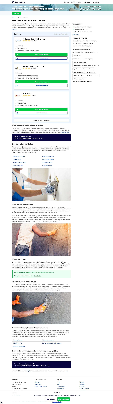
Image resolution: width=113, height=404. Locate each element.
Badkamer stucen (88, 69)
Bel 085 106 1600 (92, 9)
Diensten (82, 384)
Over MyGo (60, 389)
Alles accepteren (63, 399)
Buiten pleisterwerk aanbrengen (82, 59)
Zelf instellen (51, 399)
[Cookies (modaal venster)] (1, 402)
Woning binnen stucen (80, 78)
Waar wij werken (84, 389)
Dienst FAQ (38, 384)
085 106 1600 (65, 132)
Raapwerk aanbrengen (80, 62)
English (82, 382)
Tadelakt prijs (17, 159)
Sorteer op (57, 34)
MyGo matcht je (20, 2)
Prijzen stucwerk (47, 165)
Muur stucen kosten (48, 159)
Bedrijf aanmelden (76, 2)
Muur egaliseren (17, 340)
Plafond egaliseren (79, 75)
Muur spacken (77, 55)
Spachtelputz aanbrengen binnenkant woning (86, 65)
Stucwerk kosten (47, 162)
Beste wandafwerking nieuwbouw (51, 343)
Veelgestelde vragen (41, 386)
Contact (37, 382)
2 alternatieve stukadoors (41, 120)
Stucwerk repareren (48, 340)
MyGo (29, 371)
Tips (58, 382)
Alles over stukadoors (19, 346)
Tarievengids (61, 386)
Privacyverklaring (57, 402)
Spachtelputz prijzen (48, 156)
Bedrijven (16, 13)
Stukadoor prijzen (18, 165)
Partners (82, 386)
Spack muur (77, 69)
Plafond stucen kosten (19, 162)
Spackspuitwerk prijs (19, 156)
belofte (14, 29)
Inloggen (87, 2)
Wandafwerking (17, 343)
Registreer (96, 2)
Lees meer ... (76, 34)
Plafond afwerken (78, 72)
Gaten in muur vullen (92, 75)
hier (66, 371)
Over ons (66, 2)
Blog (58, 384)
